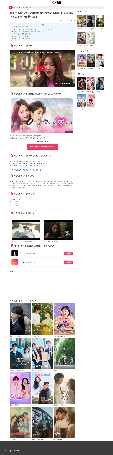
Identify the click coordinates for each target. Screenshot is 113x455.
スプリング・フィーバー (38, 405)
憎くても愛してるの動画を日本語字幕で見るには (28, 31)
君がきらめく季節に (59, 405)
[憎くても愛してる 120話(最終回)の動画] (26, 230)
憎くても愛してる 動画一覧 (22, 38)
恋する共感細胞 (14, 405)
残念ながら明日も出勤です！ (17, 370)
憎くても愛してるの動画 (21, 27)
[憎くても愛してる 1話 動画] (58, 230)
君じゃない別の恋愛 (15, 336)
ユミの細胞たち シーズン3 (60, 336)
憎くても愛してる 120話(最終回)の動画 (22, 241)
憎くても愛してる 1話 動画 (51, 241)
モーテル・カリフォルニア (39, 439)
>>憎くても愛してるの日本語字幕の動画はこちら (25, 170)
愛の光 (55, 370)
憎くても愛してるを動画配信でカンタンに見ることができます (32, 29)
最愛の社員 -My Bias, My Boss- (40, 370)
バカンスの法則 (36, 336)
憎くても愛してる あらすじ (22, 34)
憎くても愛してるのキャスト (22, 36)
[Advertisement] (42, 284)
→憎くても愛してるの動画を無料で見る (42, 147)
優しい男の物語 (58, 439)
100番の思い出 (14, 439)
